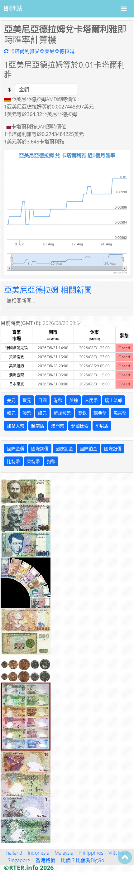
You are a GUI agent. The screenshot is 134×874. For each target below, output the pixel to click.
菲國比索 (80, 426)
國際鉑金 (88, 448)
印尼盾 (101, 426)
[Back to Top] (124, 857)
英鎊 (73, 400)
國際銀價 (113, 448)
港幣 (58, 400)
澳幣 (26, 413)
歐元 (26, 400)
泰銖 (82, 413)
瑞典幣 (100, 413)
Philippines (91, 852)
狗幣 (51, 461)
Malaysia (64, 852)
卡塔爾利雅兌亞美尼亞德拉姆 (41, 51)
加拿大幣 (15, 426)
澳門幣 (57, 426)
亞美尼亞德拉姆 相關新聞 (48, 289)
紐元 (42, 413)
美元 (11, 400)
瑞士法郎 (113, 400)
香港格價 (45, 860)
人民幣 (91, 400)
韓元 (11, 413)
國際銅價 (40, 448)
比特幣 (13, 461)
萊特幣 (33, 461)
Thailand (13, 852)
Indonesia (38, 852)
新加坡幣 (62, 413)
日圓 (42, 400)
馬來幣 (120, 413)
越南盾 (37, 426)
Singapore (19, 860)
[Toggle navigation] (123, 8)
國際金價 (15, 448)
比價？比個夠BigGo (82, 860)
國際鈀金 (64, 448)
